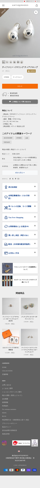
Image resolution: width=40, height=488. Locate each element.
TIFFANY (7, 142)
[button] (20, 188)
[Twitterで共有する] (13, 179)
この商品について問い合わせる (21, 101)
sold (26, 138)
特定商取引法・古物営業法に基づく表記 (15, 420)
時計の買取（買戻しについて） (12, 395)
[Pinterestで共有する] (15, 179)
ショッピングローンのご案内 (12, 392)
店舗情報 (5, 374)
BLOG (4, 416)
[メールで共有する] (18, 179)
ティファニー (17, 77)
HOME (4, 367)
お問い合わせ (6, 385)
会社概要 (5, 399)
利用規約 (5, 406)
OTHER (6, 77)
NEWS (4, 413)
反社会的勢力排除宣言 (9, 430)
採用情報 (5, 402)
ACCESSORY (8, 138)
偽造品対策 (6, 434)
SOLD (20, 86)
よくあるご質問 (7, 388)
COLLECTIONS (7, 371)
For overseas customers (9, 409)
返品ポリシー (6, 427)
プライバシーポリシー (9, 423)
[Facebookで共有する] (10, 179)
